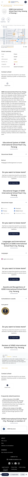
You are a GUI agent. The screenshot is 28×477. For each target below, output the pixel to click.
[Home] (1, 5)
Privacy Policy (14, 467)
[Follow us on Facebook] (15, 463)
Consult (15, 61)
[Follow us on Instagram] (19, 463)
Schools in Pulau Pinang (7, 6)
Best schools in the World (7, 452)
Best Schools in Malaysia (18, 5)
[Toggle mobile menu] (2, 2)
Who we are (4, 440)
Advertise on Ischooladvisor (7, 445)
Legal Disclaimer (5, 467)
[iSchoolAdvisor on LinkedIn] (9, 463)
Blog (2, 443)
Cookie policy (14, 469)
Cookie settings (22, 467)
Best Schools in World (8, 5)
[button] (14, 154)
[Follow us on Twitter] (12, 463)
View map (5, 26)
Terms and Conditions (5, 470)
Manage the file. (11, 47)
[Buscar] (25, 2)
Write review (5, 368)
